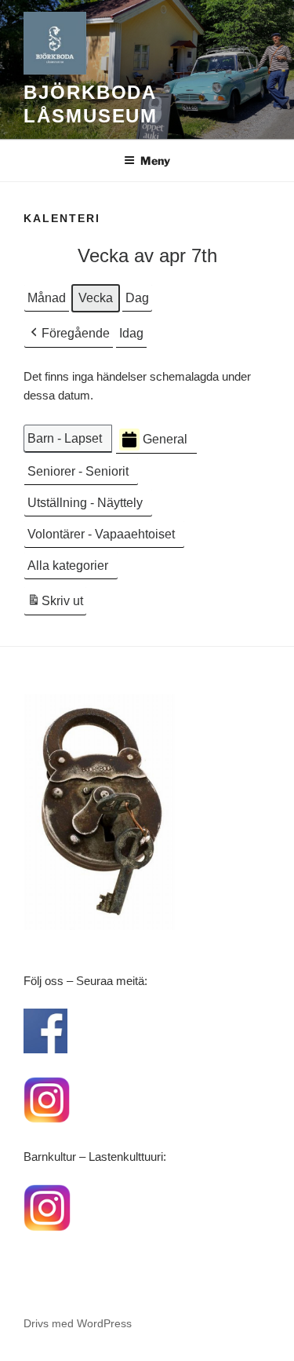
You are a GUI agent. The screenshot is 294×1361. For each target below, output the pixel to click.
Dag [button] (137, 298)
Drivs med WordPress (78, 1323)
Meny (155, 160)
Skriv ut (55, 605)
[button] (69, 333)
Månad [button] (46, 298)
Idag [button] (131, 333)
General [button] (165, 439)
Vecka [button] (95, 298)
